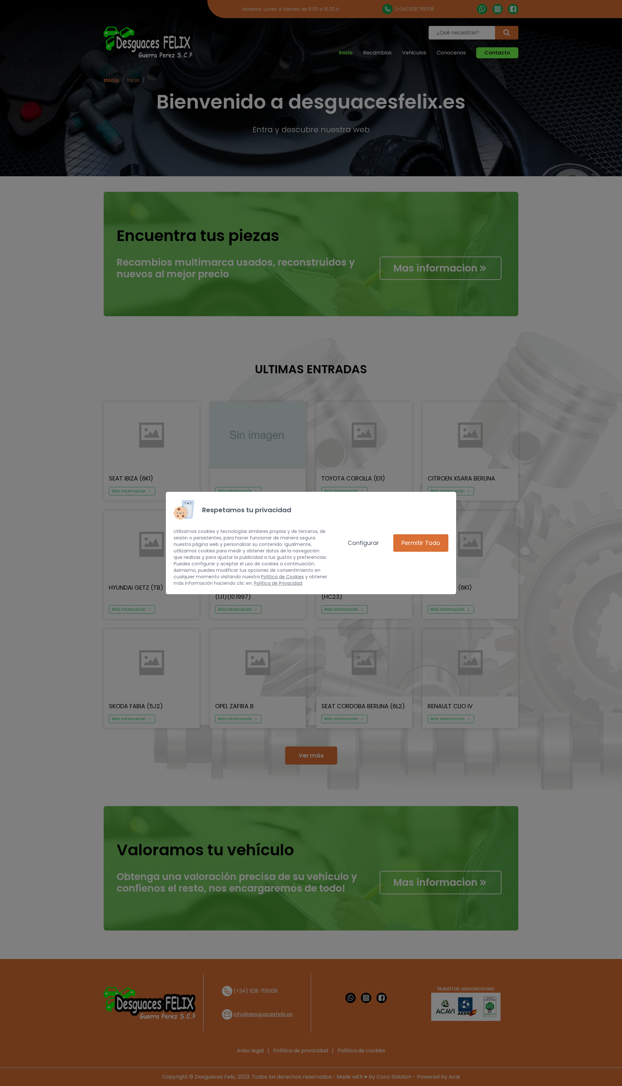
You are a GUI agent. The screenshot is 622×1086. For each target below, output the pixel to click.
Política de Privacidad (278, 583)
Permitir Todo (420, 543)
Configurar (363, 543)
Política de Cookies (282, 576)
